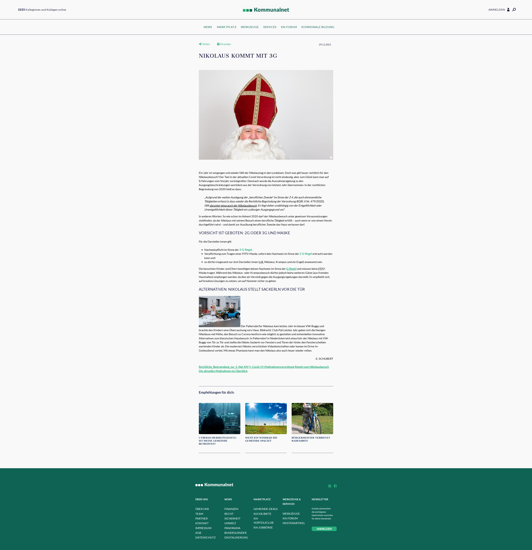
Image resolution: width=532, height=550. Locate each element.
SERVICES (270, 27)
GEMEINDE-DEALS (266, 508)
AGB (198, 532)
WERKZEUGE (250, 27)
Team (199, 513)
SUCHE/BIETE (262, 513)
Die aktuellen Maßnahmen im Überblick (223, 371)
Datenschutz (205, 537)
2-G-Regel (306, 253)
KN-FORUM (289, 27)
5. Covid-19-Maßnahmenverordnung (271, 366)
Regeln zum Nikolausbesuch (312, 366)
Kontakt (202, 523)
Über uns (202, 508)
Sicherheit (232, 518)
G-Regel (291, 268)
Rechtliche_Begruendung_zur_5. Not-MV (224, 366)
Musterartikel (294, 523)
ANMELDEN (324, 528)
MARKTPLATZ (226, 27)
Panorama (232, 528)
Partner (201, 518)
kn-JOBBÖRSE (263, 527)
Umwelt (230, 523)
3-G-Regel (245, 249)
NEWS (208, 27)
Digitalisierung (236, 537)
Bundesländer (235, 532)
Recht (229, 513)
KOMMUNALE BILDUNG (317, 27)
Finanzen (231, 508)
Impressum (203, 528)
